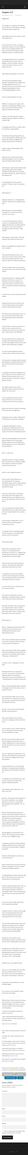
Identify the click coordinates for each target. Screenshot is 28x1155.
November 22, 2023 (7, 15)
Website (4, 1123)
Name (4, 1108)
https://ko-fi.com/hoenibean (9, 1023)
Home (20, 1077)
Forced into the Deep (7, 1061)
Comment (5, 1091)
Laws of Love (14, 1055)
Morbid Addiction (13, 1050)
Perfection (22, 1050)
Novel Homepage (10, 1077)
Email (4, 1116)
